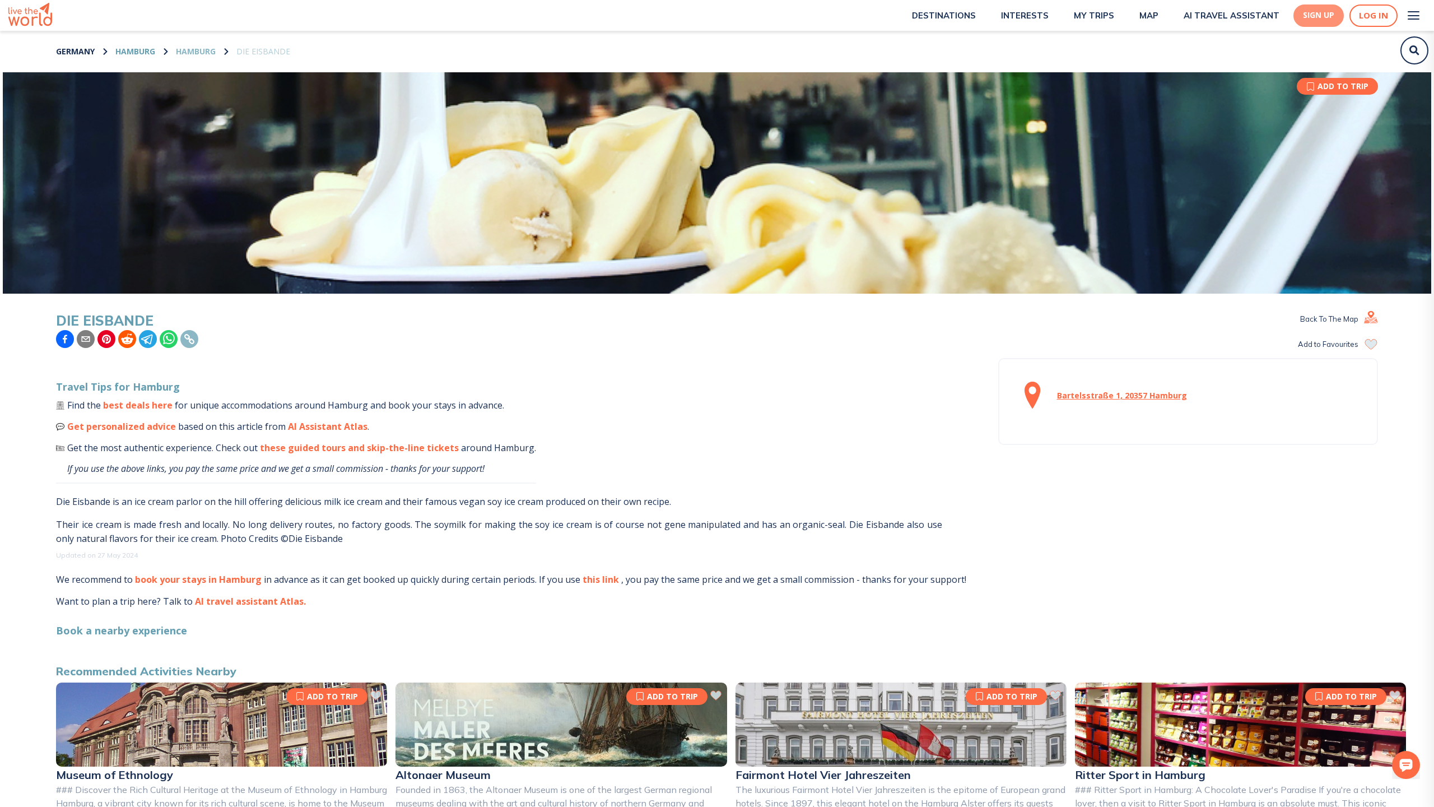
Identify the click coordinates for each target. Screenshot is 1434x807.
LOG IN (1373, 15)
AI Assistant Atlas (327, 426)
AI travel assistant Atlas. (250, 601)
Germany (75, 51)
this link (601, 579)
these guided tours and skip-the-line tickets (359, 448)
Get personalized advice (121, 426)
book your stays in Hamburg (198, 579)
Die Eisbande (263, 51)
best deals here (138, 405)
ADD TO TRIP (1342, 86)
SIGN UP (1318, 15)
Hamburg (135, 51)
